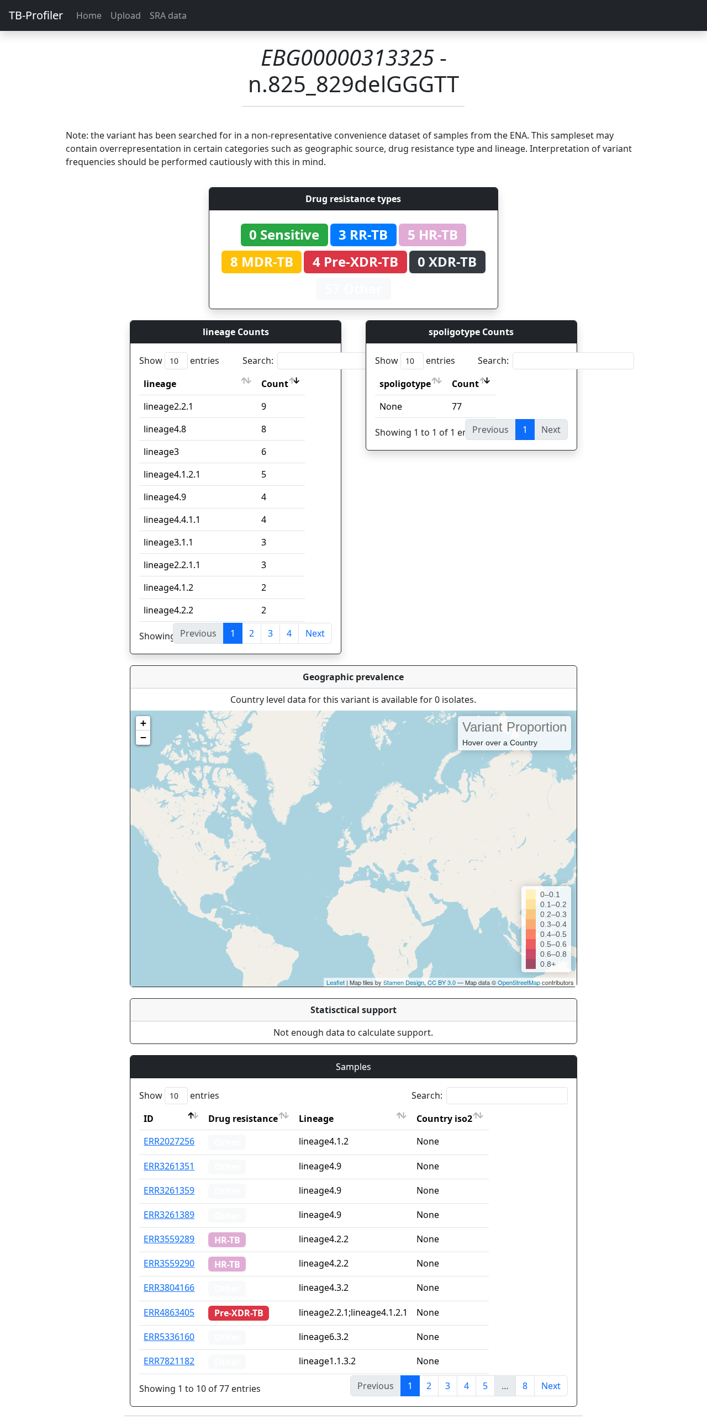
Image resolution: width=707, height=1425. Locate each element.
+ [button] (143, 723)
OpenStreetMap (519, 982)
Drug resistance (243, 1119)
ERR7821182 (169, 1361)
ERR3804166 (169, 1287)
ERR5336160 (169, 1337)
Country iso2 (444, 1119)
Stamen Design (403, 982)
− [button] (143, 737)
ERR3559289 (169, 1239)
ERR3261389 (169, 1215)
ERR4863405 (169, 1312)
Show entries (179, 360)
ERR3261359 (169, 1190)
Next (315, 633)
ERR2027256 (169, 1141)
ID (149, 1119)
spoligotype (405, 384)
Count (274, 384)
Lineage (316, 1119)
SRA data (168, 15)
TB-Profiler (36, 15)
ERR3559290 (169, 1263)
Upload (125, 15)
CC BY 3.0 (442, 982)
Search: (257, 360)
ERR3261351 (169, 1166)
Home (89, 15)
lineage (160, 384)
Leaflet (335, 982)
